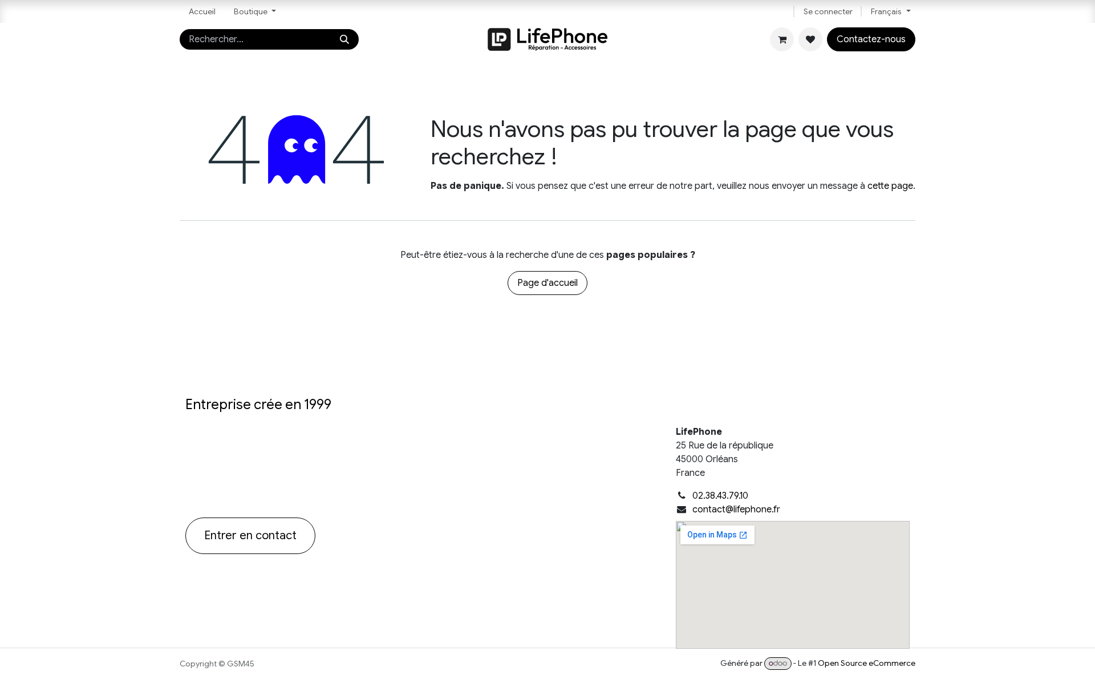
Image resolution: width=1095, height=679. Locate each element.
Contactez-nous (871, 39)
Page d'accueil (547, 283)
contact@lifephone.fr (736, 509)
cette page (890, 186)
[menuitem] (202, 11)
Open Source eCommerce (866, 663)
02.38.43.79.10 (720, 496)
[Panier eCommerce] (782, 39)
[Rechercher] (344, 39)
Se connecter (828, 11)
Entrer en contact (250, 535)
